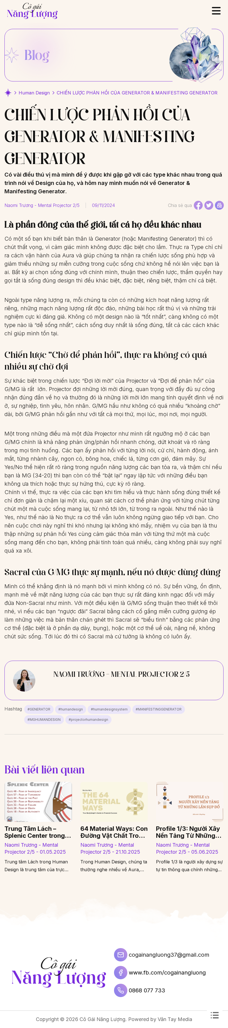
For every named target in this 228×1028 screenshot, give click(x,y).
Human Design (34, 93)
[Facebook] (198, 205)
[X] (209, 205)
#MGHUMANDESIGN (44, 719)
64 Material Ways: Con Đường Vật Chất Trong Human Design (114, 832)
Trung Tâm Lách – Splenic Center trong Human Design (34, 832)
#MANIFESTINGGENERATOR (159, 709)
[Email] (219, 205)
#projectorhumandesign (88, 719)
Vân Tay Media (175, 1019)
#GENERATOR (39, 709)
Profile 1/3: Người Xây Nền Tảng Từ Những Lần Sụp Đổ (188, 832)
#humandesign (70, 709)
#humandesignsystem (109, 709)
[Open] (216, 11)
